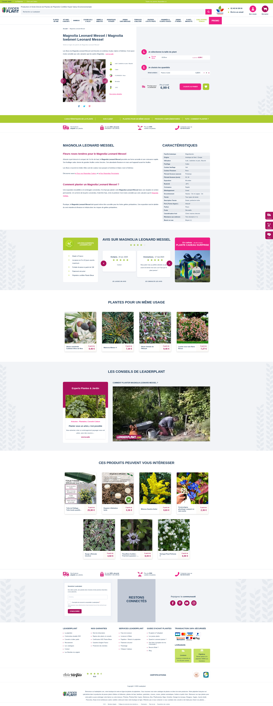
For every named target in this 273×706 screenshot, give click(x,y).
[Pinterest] (179, 603)
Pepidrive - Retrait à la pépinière (130, 639)
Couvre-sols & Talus (87, 20)
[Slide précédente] (63, 81)
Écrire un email (237, 12)
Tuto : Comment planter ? (197, 119)
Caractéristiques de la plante (78, 119)
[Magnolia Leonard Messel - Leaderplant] (84, 80)
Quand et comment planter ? (157, 639)
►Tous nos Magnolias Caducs (86, 173)
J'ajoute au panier (190, 86)
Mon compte (253, 14)
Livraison (269, 218)
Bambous (76, 20)
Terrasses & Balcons (138, 20)
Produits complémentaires (167, 119)
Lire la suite (109, 54)
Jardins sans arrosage (125, 20)
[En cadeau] (192, 266)
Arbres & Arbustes (99, 20)
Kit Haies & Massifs (66, 20)
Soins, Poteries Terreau (201, 20)
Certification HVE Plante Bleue (102, 639)
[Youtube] (187, 603)
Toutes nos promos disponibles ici (156, 1)
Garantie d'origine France (100, 642)
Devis (269, 237)
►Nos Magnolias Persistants (109, 173)
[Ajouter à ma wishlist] (206, 87)
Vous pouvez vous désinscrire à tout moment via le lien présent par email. (87, 606)
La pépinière (68, 633)
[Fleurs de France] (220, 10)
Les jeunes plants (154, 636)
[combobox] (113, 12)
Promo (215, 20)
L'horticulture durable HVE (73, 636)
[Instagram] (194, 603)
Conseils (269, 228)
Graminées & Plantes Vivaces (165, 20)
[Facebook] (172, 603)
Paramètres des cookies (163, 704)
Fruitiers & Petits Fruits (151, 20)
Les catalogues (69, 646)
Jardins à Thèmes (178, 20)
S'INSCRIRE (75, 611)
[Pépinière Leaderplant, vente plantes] (11, 10)
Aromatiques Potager (111, 20)
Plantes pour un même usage (136, 119)
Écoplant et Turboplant (156, 633)
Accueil (65, 28)
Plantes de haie (56, 20)
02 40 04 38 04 (236, 8)
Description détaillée (115, 94)
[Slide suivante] (105, 81)
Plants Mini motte (188, 20)
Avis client (108, 119)
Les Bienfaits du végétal (72, 652)
